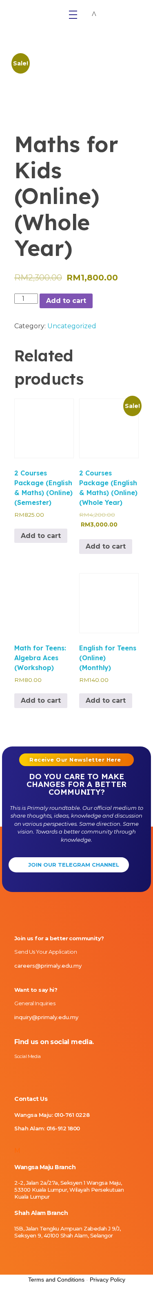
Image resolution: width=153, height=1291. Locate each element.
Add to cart (66, 301)
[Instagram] (16, 1072)
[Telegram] (73, 1072)
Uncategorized (71, 326)
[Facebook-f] (30, 1072)
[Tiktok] (45, 1072)
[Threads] (59, 1072)
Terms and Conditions (56, 1279)
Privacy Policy (107, 1279)
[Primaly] (34, 12)
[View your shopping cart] (94, 14)
